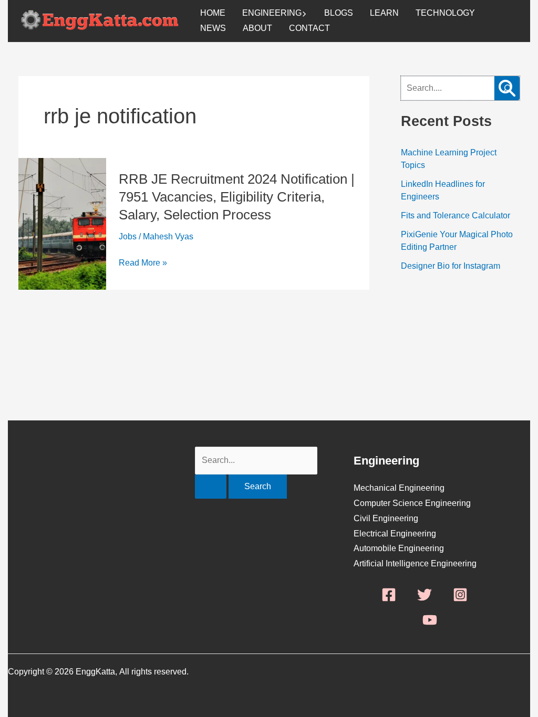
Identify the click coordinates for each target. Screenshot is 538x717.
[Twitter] (424, 594)
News (213, 28)
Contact (309, 28)
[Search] (507, 88)
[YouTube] (429, 619)
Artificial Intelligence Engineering (415, 563)
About (257, 28)
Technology (445, 12)
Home (212, 12)
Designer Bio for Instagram (450, 265)
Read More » (143, 263)
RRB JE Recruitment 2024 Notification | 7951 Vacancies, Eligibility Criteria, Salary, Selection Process (237, 197)
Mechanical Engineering (399, 487)
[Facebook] (388, 594)
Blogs (338, 12)
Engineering (272, 12)
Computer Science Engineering (412, 503)
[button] (304, 13)
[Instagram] (460, 594)
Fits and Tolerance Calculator (455, 215)
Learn (384, 12)
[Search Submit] (210, 487)
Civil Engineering (386, 518)
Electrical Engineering (395, 533)
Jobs (128, 236)
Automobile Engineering (399, 548)
